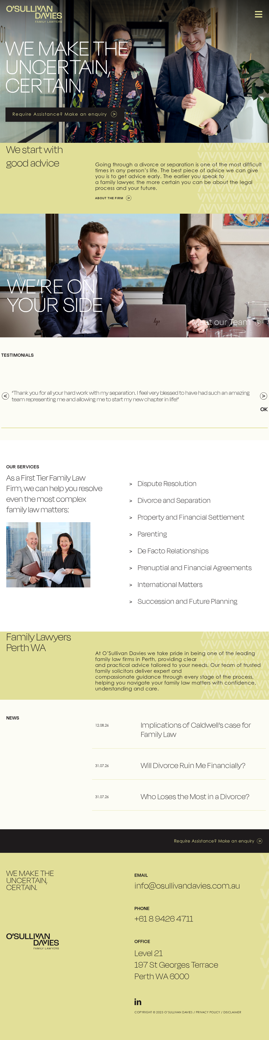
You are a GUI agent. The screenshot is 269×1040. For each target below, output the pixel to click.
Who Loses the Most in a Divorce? (195, 796)
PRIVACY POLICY (208, 1012)
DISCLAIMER (232, 1012)
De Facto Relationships (173, 550)
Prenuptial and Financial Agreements (195, 567)
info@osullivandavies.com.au (187, 885)
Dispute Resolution (167, 483)
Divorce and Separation (174, 500)
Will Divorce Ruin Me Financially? (193, 765)
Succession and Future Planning (187, 601)
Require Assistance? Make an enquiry (214, 841)
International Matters (170, 584)
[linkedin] (137, 1001)
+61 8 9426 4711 (163, 918)
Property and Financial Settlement (191, 517)
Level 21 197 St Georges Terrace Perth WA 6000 (176, 964)
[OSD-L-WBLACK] (32, 935)
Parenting (152, 534)
